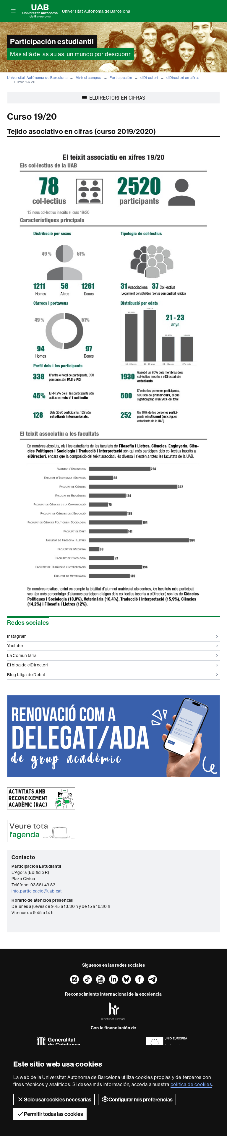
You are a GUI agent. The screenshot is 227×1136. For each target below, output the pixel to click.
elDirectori (149, 77)
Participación (121, 77)
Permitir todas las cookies (53, 1114)
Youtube (15, 645)
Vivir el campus (88, 77)
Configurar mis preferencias (140, 1099)
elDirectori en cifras (183, 77)
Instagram (17, 636)
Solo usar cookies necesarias (57, 1099)
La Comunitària (22, 655)
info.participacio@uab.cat (37, 891)
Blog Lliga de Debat (26, 674)
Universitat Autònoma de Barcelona (96, 11)
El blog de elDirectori (27, 665)
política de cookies (191, 1084)
